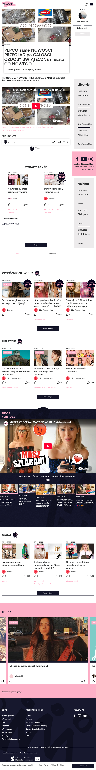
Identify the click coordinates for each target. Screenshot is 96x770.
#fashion (19, 210)
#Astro (47, 388)
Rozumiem (83, 766)
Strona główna (8, 715)
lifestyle (39, 285)
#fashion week (72, 581)
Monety (5, 736)
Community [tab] (51, 254)
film (70, 285)
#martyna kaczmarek (42, 584)
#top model (39, 581)
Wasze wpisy (7, 719)
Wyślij (36, 245)
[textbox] (36, 234)
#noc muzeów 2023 (10, 388)
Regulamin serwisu (9, 753)
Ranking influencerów (11, 739)
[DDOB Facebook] (74, 717)
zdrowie (7, 285)
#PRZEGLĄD (27, 127)
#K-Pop (54, 388)
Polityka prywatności (28, 753)
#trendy (11, 210)
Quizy (4, 722)
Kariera (29, 719)
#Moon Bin (38, 388)
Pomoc (29, 736)
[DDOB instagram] (79, 717)
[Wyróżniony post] (61, 177)
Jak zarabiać (7, 732)
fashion (13, 177)
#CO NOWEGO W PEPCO (13, 130)
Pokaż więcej (48, 328)
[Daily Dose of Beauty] (9, 4)
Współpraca (7, 729)
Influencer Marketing (34, 722)
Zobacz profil (82, 28)
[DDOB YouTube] (84, 717)
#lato (54, 210)
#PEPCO (5, 127)
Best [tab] (17, 254)
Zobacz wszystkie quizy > (12, 692)
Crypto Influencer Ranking (37, 725)
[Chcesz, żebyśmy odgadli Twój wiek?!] (48, 640)
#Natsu (69, 388)
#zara (4, 581)
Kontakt (29, 732)
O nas (28, 715)
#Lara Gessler (40, 319)
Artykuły (5, 725)
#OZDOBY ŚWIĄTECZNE (43, 127)
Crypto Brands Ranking (35, 729)
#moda (11, 212)
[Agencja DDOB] (86, 4)
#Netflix (69, 319)
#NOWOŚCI (15, 127)
